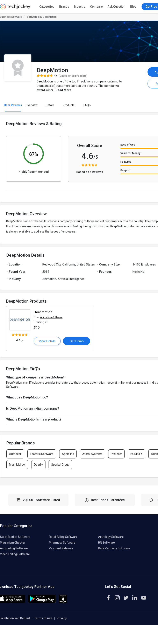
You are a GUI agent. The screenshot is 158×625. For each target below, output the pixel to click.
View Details (47, 341)
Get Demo (77, 341)
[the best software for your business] (15, 8)
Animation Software (51, 317)
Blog (133, 6)
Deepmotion (43, 312)
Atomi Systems (92, 454)
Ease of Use (127, 144)
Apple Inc (68, 454)
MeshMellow (17, 464)
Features (125, 161)
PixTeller (116, 454)
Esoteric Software (41, 454)
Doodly (38, 464)
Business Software (11, 16)
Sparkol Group (60, 464)
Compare (96, 6)
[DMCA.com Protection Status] (63, 602)
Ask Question (116, 6)
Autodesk (15, 454)
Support (125, 170)
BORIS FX (136, 454)
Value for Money (130, 153)
